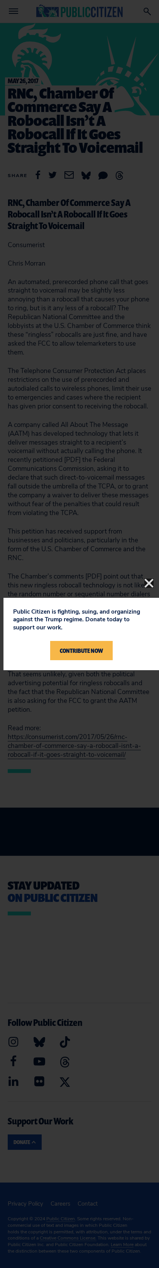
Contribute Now (81, 650)
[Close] (149, 583)
